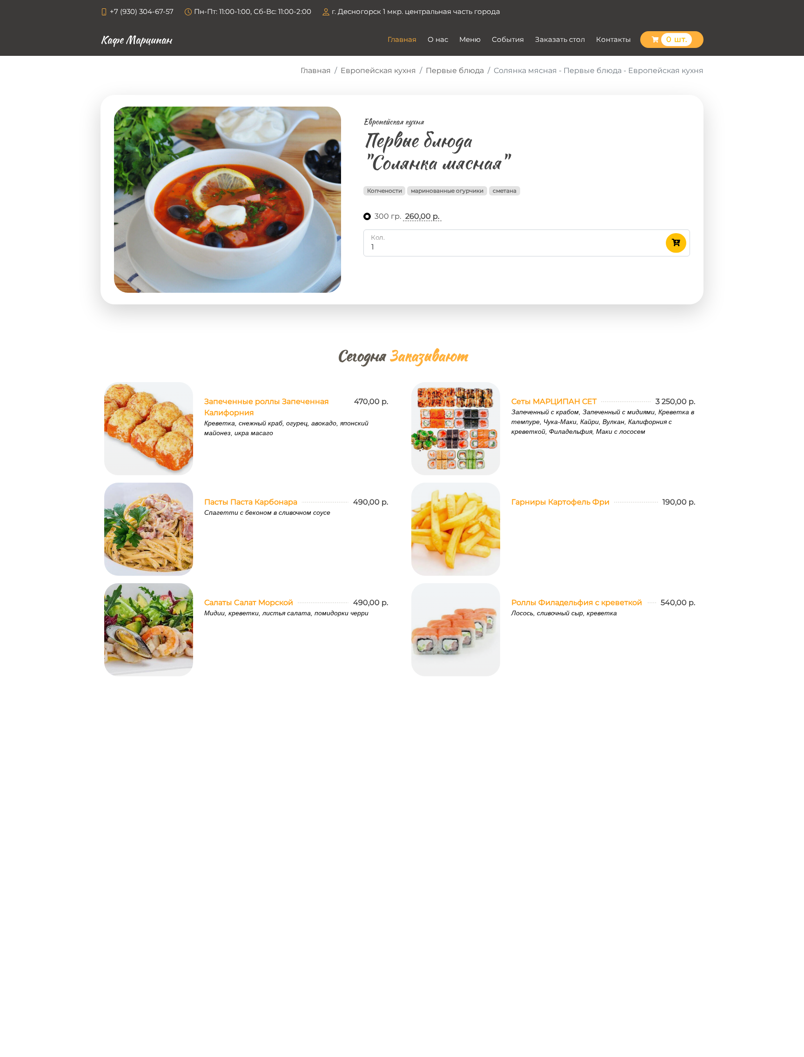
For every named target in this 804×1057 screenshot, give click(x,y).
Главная (402, 39)
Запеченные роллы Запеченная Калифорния (266, 407)
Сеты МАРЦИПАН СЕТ (553, 401)
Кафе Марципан (136, 39)
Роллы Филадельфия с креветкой (576, 602)
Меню (470, 39)
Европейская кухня (378, 70)
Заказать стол (560, 39)
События (508, 39)
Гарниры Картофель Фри (560, 502)
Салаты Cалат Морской (248, 602)
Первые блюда (455, 70)
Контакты (613, 39)
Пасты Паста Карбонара (250, 502)
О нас (438, 39)
